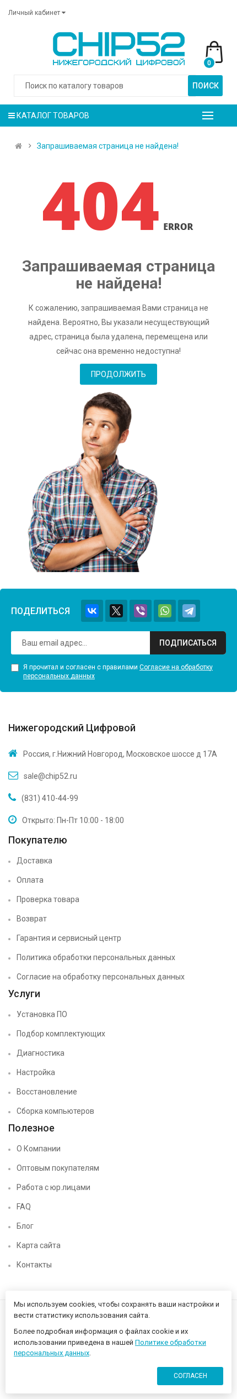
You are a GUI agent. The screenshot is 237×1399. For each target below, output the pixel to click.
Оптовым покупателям (58, 1168)
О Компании (39, 1148)
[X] (116, 611)
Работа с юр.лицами (53, 1187)
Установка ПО (42, 1014)
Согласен (190, 1376)
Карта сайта (39, 1245)
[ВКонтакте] (92, 611)
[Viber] (141, 611)
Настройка (36, 1072)
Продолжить (118, 374)
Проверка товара (48, 899)
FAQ (24, 1206)
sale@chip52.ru (50, 776)
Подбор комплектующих (61, 1033)
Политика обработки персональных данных (96, 957)
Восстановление (47, 1091)
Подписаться (188, 642)
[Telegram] (189, 611)
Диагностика (40, 1053)
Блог (25, 1226)
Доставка (34, 860)
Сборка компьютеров (55, 1111)
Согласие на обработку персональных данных (101, 976)
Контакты (34, 1264)
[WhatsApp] (165, 611)
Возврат (32, 918)
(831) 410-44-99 (49, 798)
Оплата (30, 880)
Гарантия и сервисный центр (69, 938)
